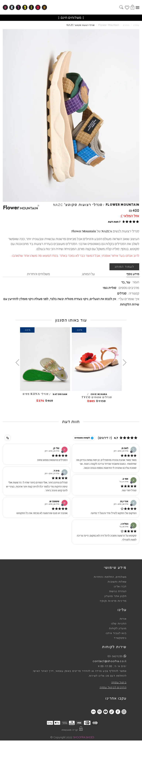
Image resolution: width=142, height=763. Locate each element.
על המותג (88, 274)
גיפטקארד (120, 638)
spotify (99, 711)
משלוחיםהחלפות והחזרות (110, 577)
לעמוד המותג (124, 266)
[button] (122, 221)
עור (128, 282)
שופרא (136, 25)
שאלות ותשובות (117, 581)
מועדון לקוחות (117, 628)
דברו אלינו (120, 586)
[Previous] (124, 362)
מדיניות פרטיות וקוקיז (113, 601)
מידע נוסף (132, 274)
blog (93, 711)
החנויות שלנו (118, 623)
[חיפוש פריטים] (121, 7)
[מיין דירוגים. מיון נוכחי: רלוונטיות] (8, 438)
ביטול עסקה (118, 682)
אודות (123, 618)
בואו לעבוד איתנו (116, 633)
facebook (117, 711)
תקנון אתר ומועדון (115, 596)
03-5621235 (115, 656)
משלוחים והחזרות (38, 274)
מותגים (126, 25)
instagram (123, 711)
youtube (105, 711)
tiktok (111, 711)
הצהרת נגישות (117, 591)
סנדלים (121, 293)
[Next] (17, 362)
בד (123, 282)
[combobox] (8, 438)
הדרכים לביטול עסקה (113, 687)
